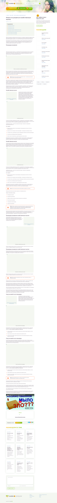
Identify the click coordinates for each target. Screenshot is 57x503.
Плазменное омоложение (46, 51)
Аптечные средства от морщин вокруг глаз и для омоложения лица (10, 449)
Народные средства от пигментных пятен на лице (20, 448)
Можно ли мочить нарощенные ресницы (29, 224)
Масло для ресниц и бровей (30, 447)
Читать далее (39, 25)
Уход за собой (11, 15)
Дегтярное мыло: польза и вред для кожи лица (11, 303)
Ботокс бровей (44, 42)
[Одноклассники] (30, 422)
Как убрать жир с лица (45, 76)
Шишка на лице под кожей (46, 38)
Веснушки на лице (10, 433)
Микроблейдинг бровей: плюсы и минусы (29, 434)
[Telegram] (31, 422)
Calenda (12, 3)
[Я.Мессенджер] (28, 422)
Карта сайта (31, 495)
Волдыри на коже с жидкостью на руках (20, 464)
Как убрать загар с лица (30, 463)
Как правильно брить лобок (45, 33)
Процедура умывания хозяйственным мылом (14, 29)
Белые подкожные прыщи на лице (46, 61)
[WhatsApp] (32, 422)
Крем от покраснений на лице (45, 71)
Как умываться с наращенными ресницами (11, 99)
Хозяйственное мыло (11, 28)
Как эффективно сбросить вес (41, 18)
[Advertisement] (20, 48)
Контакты (40, 495)
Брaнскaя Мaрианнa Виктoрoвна (20, 417)
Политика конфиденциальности (43, 494)
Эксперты (31, 497)
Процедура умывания (11, 25)
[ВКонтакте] (29, 422)
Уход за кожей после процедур (12, 32)
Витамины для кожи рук (19, 433)
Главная (8, 15)
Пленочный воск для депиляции (45, 66)
